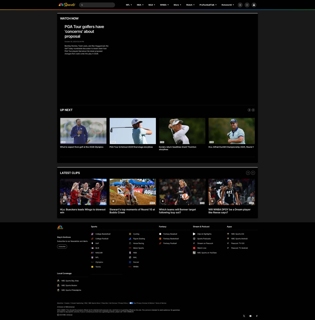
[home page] (67, 5)
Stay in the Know (64, 237)
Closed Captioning (77, 303)
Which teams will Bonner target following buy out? (177, 211)
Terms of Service (161, 303)
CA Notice (151, 303)
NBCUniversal (70, 307)
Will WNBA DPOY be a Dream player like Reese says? (229, 211)
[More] (240, 4)
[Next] (253, 110)
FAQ (86, 303)
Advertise (60, 303)
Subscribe (62, 246)
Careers (67, 303)
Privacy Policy (123, 303)
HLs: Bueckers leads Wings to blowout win (83, 211)
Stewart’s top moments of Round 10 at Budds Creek (132, 211)
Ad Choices (113, 303)
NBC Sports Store (94, 303)
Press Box (105, 303)
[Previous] (249, 110)
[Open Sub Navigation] (131, 4)
